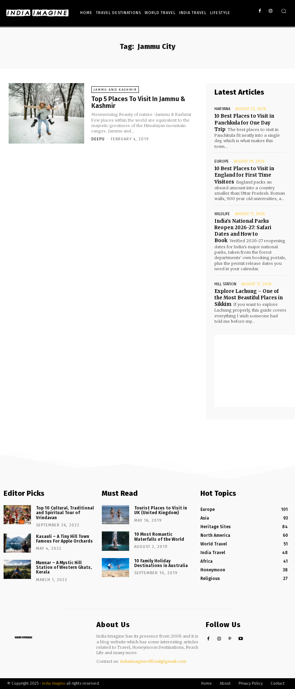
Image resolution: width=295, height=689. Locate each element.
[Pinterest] (230, 639)
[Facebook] (259, 11)
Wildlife (222, 214)
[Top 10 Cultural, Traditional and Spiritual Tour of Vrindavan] (17, 514)
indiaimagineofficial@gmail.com (153, 661)
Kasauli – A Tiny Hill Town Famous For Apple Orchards (64, 539)
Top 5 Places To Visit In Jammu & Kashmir (138, 102)
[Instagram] (270, 11)
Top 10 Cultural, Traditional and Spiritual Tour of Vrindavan (65, 513)
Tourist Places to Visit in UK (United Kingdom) (160, 510)
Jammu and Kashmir (115, 89)
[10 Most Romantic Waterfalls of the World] (115, 540)
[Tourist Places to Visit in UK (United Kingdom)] (115, 514)
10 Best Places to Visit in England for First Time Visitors (244, 175)
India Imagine (53, 683)
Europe (221, 161)
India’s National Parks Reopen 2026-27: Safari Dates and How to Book (242, 231)
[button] (284, 11)
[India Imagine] (37, 12)
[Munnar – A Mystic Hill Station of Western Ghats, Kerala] (17, 569)
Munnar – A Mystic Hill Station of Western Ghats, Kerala (64, 567)
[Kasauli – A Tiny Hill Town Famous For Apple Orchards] (17, 543)
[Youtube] (240, 639)
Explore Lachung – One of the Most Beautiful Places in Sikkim (248, 297)
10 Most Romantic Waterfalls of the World (159, 536)
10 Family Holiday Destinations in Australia (161, 563)
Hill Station (225, 284)
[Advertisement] (254, 371)
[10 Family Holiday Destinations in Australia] (115, 567)
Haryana (222, 109)
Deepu (98, 139)
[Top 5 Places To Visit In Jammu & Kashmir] (46, 113)
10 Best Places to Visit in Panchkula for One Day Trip (244, 122)
